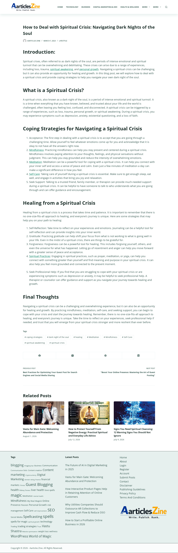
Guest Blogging (39, 484)
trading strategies (27, 526)
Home (60, 7)
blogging (17, 465)
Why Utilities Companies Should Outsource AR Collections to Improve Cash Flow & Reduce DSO (85, 508)
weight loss (43, 531)
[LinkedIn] (138, 355)
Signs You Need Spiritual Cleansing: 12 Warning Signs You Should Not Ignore (133, 432)
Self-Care (34, 174)
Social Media (17, 517)
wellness (53, 531)
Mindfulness (36, 150)
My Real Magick (34, 501)
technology (46, 521)
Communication (50, 465)
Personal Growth (38, 504)
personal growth (89, 69)
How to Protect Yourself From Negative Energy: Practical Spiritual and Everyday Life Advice (87, 432)
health (15, 490)
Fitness (22, 485)
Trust (39, 526)
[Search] (166, 7)
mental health (38, 496)
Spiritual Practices (39, 256)
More (144, 7)
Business (85, 7)
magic (16, 495)
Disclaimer (126, 485)
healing (78, 337)
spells (48, 516)
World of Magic (40, 536)
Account (124, 473)
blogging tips (29, 466)
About (123, 461)
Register (124, 469)
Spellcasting (32, 516)
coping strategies (33, 337)
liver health (37, 490)
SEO (51, 510)
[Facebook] (39, 355)
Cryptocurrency (30, 475)
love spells (50, 490)
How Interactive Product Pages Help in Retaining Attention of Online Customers (86, 493)
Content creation (35, 470)
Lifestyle (63, 41)
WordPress (19, 536)
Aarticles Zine (36, 548)
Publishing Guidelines (132, 489)
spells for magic (19, 521)
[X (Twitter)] (72, 355)
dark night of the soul (58, 337)
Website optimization (30, 532)
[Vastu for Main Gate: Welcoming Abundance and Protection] (43, 413)
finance (38, 480)
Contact (124, 481)
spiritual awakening (61, 69)
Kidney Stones (24, 490)
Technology (72, 7)
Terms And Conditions (132, 497)
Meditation (35, 162)
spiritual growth (34, 522)
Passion (24, 505)
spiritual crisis (57, 342)
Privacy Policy (128, 493)
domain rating (29, 480)
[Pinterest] (105, 355)
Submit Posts (127, 477)
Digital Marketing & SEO (105, 7)
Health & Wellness (129, 7)
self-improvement (40, 511)
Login (123, 465)
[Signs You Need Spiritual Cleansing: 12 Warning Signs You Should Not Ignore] (134, 413)
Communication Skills (19, 470)
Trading (14, 526)
